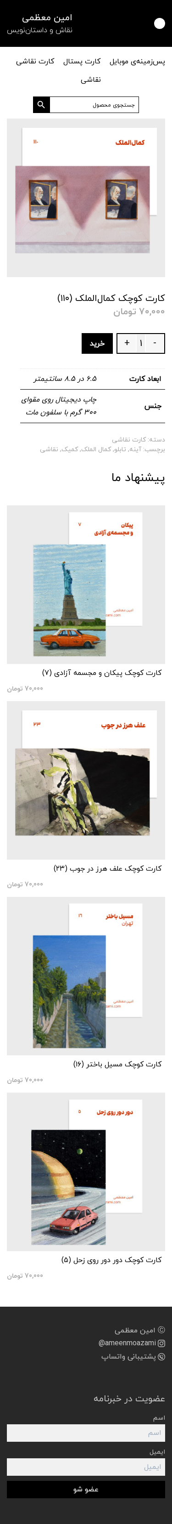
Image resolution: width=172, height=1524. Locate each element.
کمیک (69, 449)
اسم (159, 1418)
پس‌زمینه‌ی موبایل (137, 62)
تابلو (120, 449)
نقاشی (91, 80)
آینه (135, 449)
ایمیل (157, 1452)
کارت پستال (81, 62)
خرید (97, 344)
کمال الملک (96, 449)
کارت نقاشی (35, 62)
